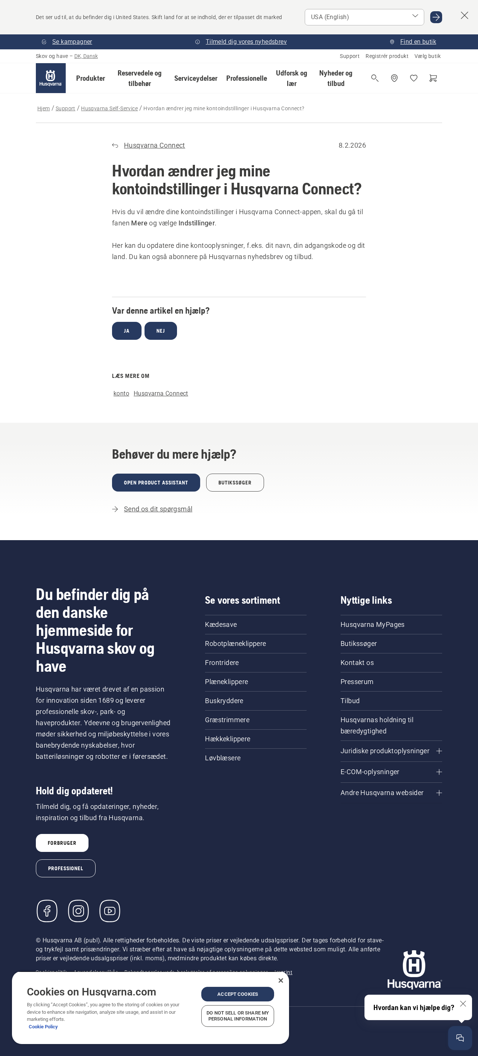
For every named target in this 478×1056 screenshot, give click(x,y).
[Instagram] (78, 911)
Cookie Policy (43, 1026)
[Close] (281, 980)
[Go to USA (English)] (436, 17)
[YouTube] (110, 911)
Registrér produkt (387, 56)
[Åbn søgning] (375, 78)
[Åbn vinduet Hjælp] (460, 1038)
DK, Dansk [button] (86, 56)
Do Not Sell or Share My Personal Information (238, 1016)
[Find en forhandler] (394, 78)
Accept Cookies (237, 994)
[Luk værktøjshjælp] (463, 1004)
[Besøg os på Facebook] (47, 911)
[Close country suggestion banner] (465, 15)
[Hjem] (51, 78)
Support (350, 56)
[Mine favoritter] (414, 78)
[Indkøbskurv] (433, 78)
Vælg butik (428, 56)
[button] (90, 78)
